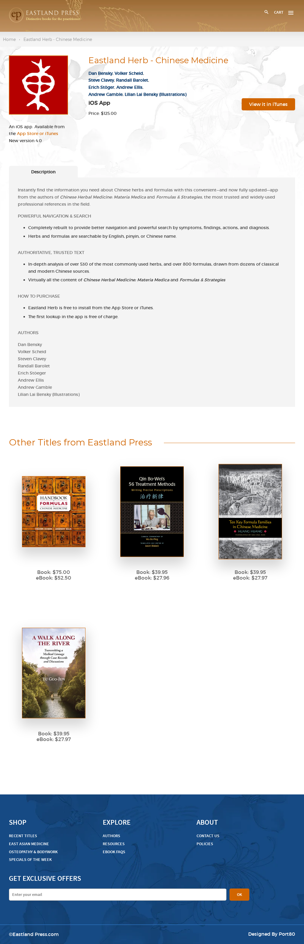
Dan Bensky (100, 73)
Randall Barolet (132, 80)
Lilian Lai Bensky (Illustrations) (155, 94)
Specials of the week (30, 859)
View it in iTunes (268, 104)
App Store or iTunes (37, 133)
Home (9, 39)
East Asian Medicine (29, 844)
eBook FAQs (114, 852)
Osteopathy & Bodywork (33, 852)
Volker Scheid (129, 73)
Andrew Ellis (129, 87)
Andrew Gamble (105, 94)
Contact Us (208, 836)
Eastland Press (29, 934)
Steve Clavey (101, 80)
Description (43, 171)
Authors (111, 836)
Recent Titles (23, 836)
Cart (279, 12)
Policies (205, 844)
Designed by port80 (271, 934)
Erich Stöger (101, 87)
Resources (114, 844)
